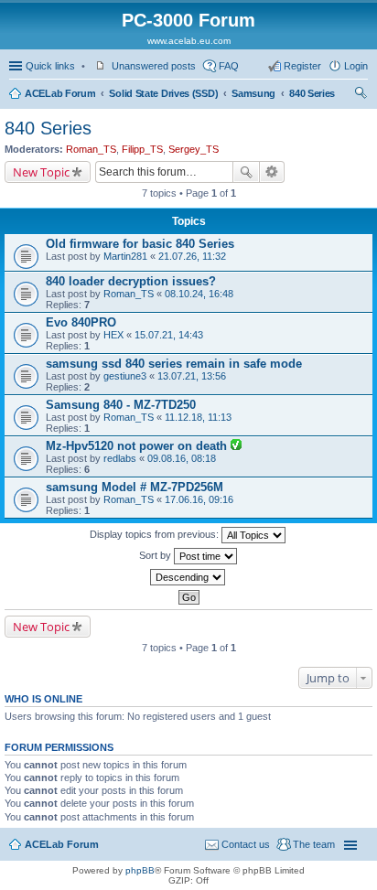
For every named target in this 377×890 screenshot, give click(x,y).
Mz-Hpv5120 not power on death (138, 446)
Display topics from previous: (155, 534)
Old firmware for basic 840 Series (140, 244)
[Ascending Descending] (188, 577)
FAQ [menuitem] (229, 65)
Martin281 (125, 256)
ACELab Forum (60, 93)
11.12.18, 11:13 (198, 417)
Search (246, 172)
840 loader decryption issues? (131, 281)
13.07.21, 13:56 (191, 375)
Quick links (50, 65)
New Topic (41, 172)
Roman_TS (91, 149)
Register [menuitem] (302, 65)
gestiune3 (124, 375)
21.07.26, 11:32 (192, 256)
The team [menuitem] (314, 844)
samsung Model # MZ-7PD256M (134, 487)
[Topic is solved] (236, 446)
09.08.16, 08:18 (181, 458)
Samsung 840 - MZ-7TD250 (121, 405)
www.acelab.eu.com (189, 41)
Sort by (156, 555)
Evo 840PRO (81, 322)
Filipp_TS (142, 149)
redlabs (119, 458)
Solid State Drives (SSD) (163, 93)
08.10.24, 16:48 (199, 293)
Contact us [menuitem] (245, 844)
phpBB (140, 870)
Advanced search (272, 172)
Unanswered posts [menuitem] (154, 65)
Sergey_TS (193, 149)
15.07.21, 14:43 (169, 334)
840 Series (312, 93)
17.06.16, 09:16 (199, 499)
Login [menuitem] (356, 65)
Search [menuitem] (360, 95)
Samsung (253, 93)
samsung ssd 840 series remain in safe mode (174, 363)
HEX (113, 334)
